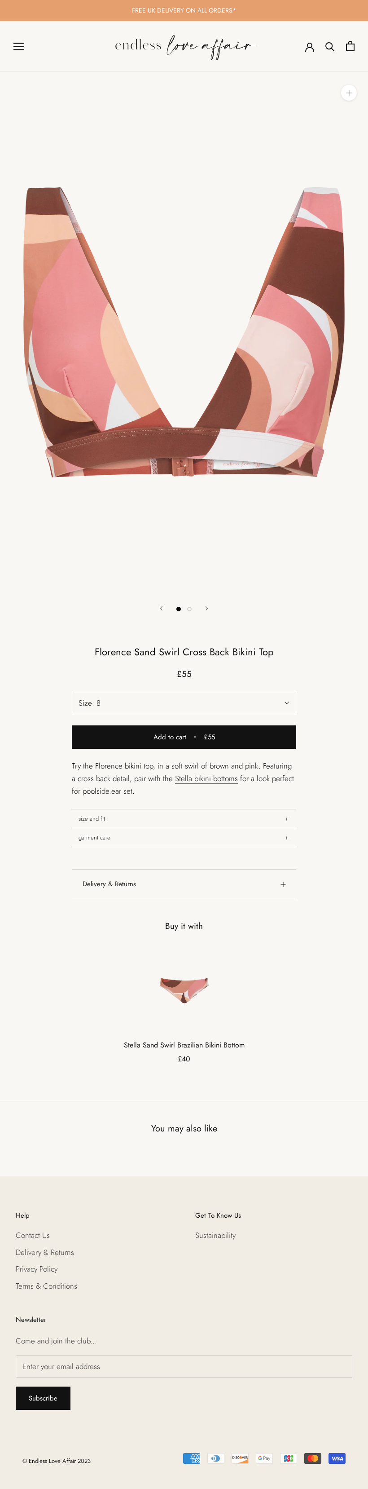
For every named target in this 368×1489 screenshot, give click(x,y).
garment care (94, 837)
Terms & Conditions (46, 1286)
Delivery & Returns (109, 884)
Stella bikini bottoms (206, 778)
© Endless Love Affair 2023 (56, 1461)
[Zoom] (349, 93)
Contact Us (33, 1235)
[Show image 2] (189, 609)
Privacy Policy (36, 1269)
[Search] (330, 46)
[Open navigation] (18, 46)
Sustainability (215, 1235)
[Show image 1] (178, 609)
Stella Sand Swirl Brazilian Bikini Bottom (184, 1045)
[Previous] (161, 608)
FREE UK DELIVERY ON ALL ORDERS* (184, 10)
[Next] (207, 608)
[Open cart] (350, 46)
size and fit (92, 818)
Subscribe (43, 1398)
